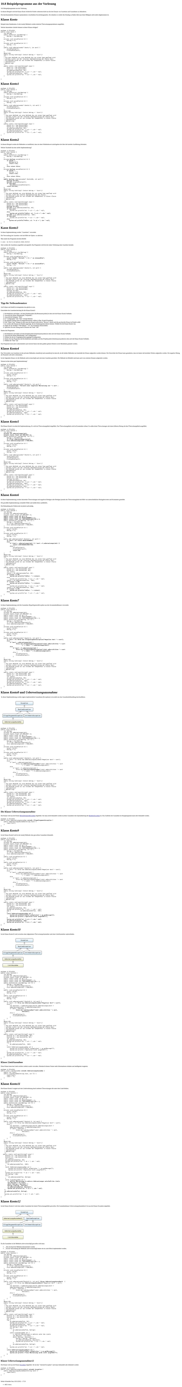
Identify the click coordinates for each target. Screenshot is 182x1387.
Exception (23, 1365)
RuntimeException (94, 816)
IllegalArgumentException (27, 816)
